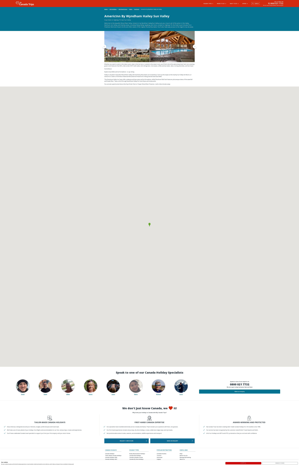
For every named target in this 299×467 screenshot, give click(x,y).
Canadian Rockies (161, 453)
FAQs (181, 453)
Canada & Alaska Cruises (136, 457)
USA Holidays (113, 9)
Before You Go (183, 455)
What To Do (233, 3)
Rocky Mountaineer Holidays (137, 453)
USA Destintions (123, 9)
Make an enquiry (240, 391)
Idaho (130, 9)
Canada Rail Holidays (135, 455)
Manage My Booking (185, 457)
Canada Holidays (109, 453)
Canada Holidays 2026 (111, 457)
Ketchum (136, 9)
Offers (244, 3)
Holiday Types (207, 3)
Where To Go (221, 3)
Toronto (159, 455)
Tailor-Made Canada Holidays (113, 455)
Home (106, 9)
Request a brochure (126, 441)
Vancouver (159, 457)
